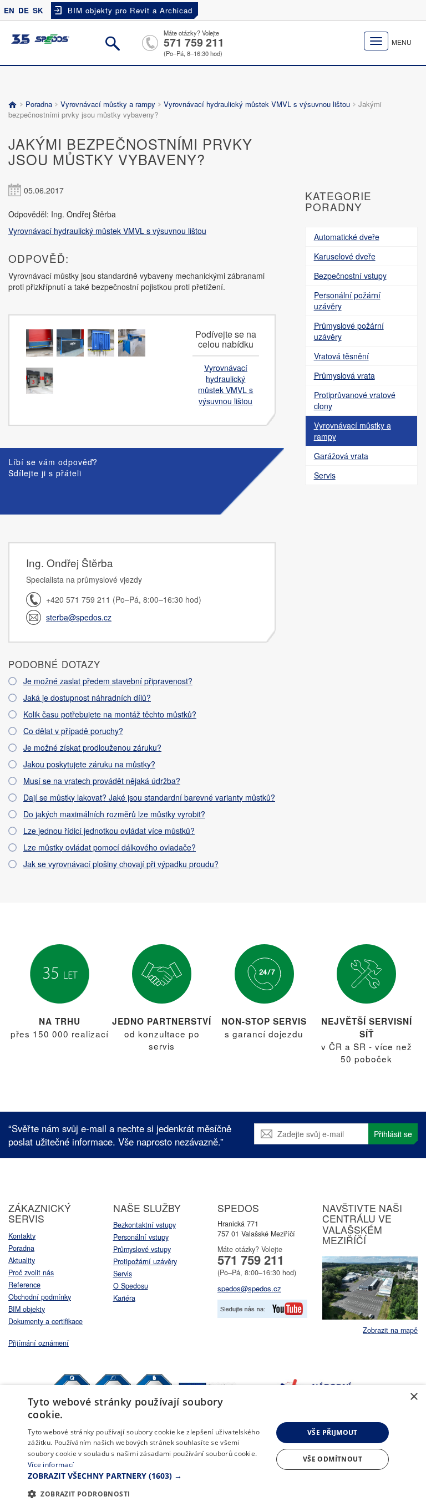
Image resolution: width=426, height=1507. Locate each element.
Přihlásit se (393, 1133)
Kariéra (124, 1298)
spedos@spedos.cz (249, 1288)
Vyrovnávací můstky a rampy (108, 104)
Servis (122, 1274)
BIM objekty (26, 1309)
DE (23, 10)
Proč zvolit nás (31, 1272)
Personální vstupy (141, 1237)
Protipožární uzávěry (145, 1261)
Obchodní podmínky (39, 1297)
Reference (24, 1285)
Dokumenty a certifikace (45, 1321)
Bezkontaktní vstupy (144, 1225)
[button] (146, 1475)
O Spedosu (130, 1286)
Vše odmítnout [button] (332, 1459)
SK (38, 10)
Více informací (51, 1464)
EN (9, 10)
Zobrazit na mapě (390, 1330)
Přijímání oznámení (38, 1343)
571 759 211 (194, 42)
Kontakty (22, 1236)
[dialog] (213, 1446)
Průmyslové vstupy (142, 1249)
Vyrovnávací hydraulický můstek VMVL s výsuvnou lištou (256, 104)
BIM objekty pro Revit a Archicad (130, 10)
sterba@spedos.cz (78, 617)
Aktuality (21, 1260)
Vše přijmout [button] (332, 1432)
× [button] (413, 1397)
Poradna (38, 104)
